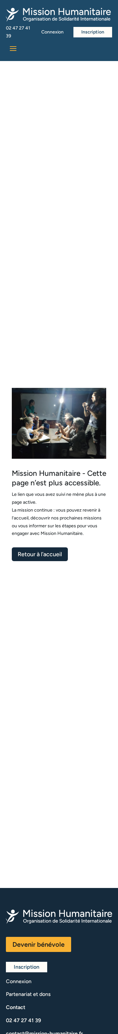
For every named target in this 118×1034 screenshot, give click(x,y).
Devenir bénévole (38, 944)
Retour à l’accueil (40, 554)
